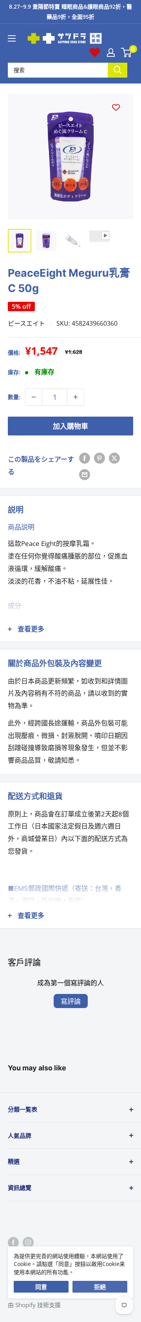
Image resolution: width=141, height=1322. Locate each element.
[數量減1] (33, 397)
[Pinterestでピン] (99, 457)
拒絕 (100, 1287)
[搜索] (117, 70)
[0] (127, 52)
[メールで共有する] (84, 474)
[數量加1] (75, 397)
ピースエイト (26, 323)
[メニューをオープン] (12, 38)
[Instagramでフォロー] (28, 1242)
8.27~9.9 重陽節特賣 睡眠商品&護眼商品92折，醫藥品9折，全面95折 (70, 11)
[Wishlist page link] (95, 52)
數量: (14, 397)
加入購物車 (70, 426)
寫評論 (71, 1001)
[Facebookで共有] (84, 457)
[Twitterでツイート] (114, 457)
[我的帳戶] (111, 52)
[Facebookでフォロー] (13, 1242)
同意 (41, 1287)
